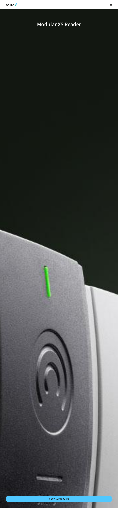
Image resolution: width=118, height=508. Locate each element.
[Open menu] (111, 4)
